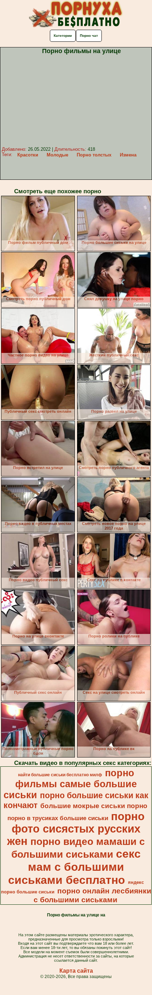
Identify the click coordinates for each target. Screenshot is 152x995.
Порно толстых (94, 155)
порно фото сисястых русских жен (76, 828)
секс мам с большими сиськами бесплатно (74, 866)
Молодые (57, 155)
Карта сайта (76, 971)
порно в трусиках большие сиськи (57, 818)
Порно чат (89, 36)
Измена (128, 155)
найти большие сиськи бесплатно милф (60, 774)
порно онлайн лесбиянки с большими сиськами (92, 895)
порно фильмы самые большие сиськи (70, 784)
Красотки (27, 155)
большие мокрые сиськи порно (93, 806)
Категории (63, 36)
